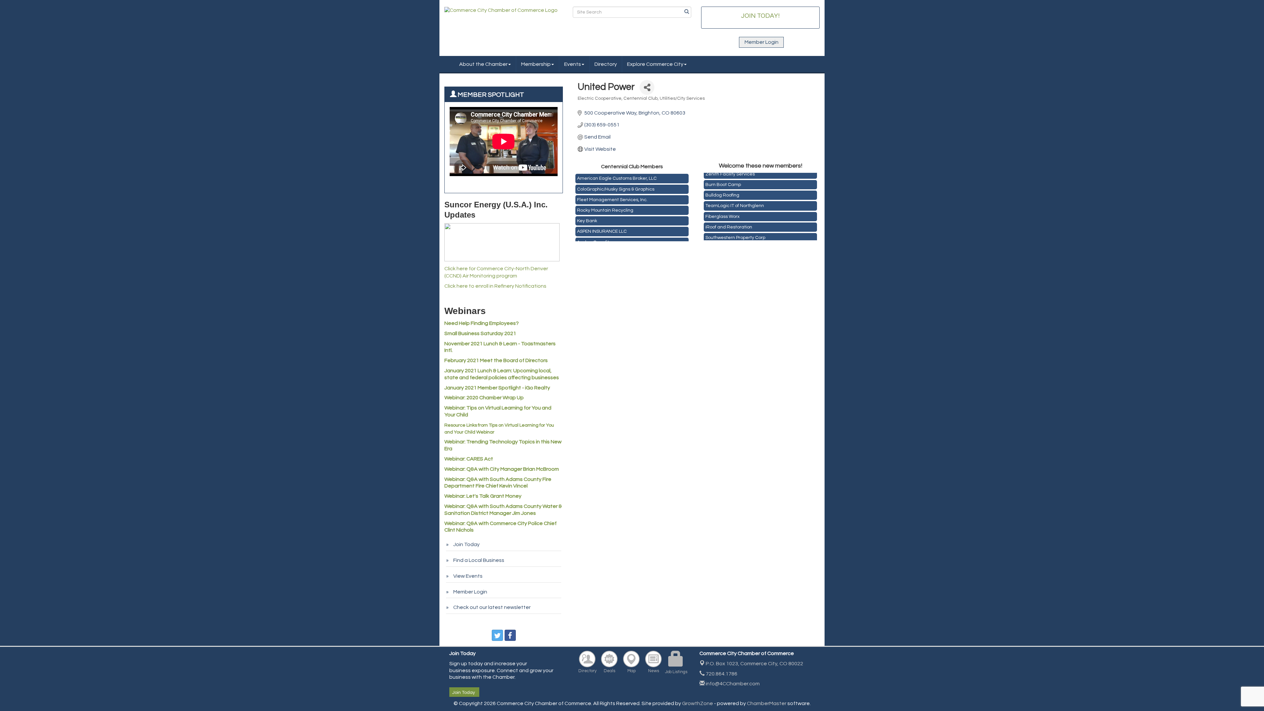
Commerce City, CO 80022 (754, 663)
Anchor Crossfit (593, 237)
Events (572, 64)
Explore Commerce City (655, 64)
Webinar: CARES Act (468, 458)
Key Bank (587, 216)
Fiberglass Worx (722, 211)
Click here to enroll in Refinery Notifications (495, 286)
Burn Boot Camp (723, 179)
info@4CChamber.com (732, 683)
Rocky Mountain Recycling (605, 205)
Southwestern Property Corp (735, 232)
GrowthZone (697, 703)
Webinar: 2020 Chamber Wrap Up (484, 397)
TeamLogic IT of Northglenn (734, 200)
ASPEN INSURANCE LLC (602, 226)
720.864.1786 (721, 673)
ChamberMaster (766, 703)
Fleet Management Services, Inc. (612, 195)
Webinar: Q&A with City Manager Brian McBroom (501, 469)
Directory (605, 64)
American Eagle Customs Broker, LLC (617, 173)
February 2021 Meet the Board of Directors (496, 360)
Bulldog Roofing (722, 190)
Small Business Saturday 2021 (480, 333)
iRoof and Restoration (728, 222)
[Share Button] (647, 87)
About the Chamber (483, 64)
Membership (536, 64)
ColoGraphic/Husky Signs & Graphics (615, 184)
